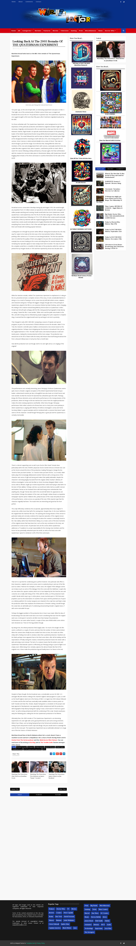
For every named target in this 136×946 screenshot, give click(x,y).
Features (46, 31)
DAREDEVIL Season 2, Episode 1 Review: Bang (113, 182)
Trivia (94, 909)
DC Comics (104, 913)
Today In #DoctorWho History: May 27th (112, 223)
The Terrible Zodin (46, 742)
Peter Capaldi (68, 913)
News (100, 31)
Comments (29, 2)
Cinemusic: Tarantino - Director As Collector (113, 190)
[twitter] (124, 1)
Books (51, 916)
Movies (55, 31)
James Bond (89, 921)
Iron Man (108, 928)
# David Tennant (21, 747)
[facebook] (120, 1)
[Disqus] (39, 821)
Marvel (87, 913)
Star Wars (95, 913)
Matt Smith (99, 921)
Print (81, 31)
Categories (26, 31)
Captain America (54, 928)
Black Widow (67, 928)
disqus (20, 794)
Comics (58, 913)
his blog (32, 742)
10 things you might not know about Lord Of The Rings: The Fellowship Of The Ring (109, 199)
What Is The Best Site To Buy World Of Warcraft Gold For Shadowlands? (114, 175)
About (21, 2)
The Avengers (89, 932)
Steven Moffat (96, 917)
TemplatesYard (30, 943)
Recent (110, 169)
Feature (51, 909)
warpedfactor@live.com (19, 925)
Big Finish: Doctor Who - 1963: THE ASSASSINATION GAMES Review (114, 216)
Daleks (107, 921)
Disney (51, 920)
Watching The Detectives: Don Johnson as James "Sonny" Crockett (38, 776)
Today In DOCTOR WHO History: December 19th (113, 238)
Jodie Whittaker (69, 920)
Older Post (62, 789)
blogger (58, 794)
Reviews (38, 31)
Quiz (75, 928)
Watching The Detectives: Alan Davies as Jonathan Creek (19, 776)
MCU (103, 925)
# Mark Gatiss (60, 747)
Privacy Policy (41, 943)
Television (65, 31)
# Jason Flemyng (49, 747)
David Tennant (69, 916)
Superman (98, 928)
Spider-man (65, 924)
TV (68, 909)
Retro (105, 917)
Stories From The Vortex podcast (23, 740)
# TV (44, 749)
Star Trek (58, 916)
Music (87, 917)
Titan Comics (103, 909)
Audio (109, 925)
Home (14, 2)
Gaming (74, 31)
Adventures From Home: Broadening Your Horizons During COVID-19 (114, 246)
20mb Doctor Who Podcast (48, 740)
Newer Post (15, 789)
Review (51, 913)
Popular (100, 169)
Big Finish (93, 906)
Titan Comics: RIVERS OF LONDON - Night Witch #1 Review (113, 208)
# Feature (30, 747)
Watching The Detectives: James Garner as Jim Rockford (57, 776)
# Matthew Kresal (17, 749)
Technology (89, 928)
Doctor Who (109, 31)
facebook (39, 794)
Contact (38, 2)
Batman (58, 920)
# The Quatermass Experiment (32, 749)
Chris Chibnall (54, 924)
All (19, 31)
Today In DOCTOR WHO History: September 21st (113, 230)
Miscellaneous (90, 31)
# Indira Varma (39, 747)
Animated (88, 925)
